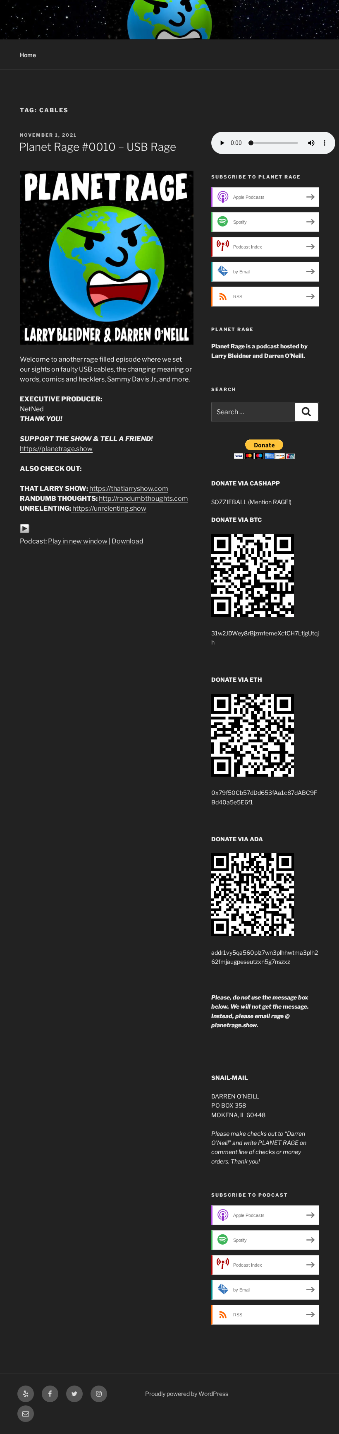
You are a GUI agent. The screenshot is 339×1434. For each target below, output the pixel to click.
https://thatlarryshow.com (128, 488)
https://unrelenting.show (109, 508)
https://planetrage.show (56, 449)
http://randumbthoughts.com (143, 498)
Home (28, 54)
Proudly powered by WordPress (186, 1393)
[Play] (24, 531)
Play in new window (77, 541)
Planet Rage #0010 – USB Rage (97, 146)
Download (127, 541)
